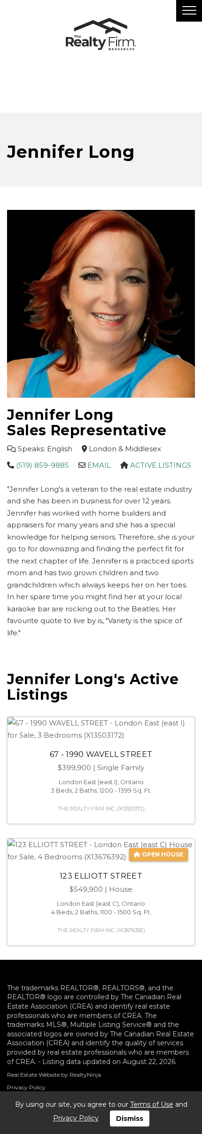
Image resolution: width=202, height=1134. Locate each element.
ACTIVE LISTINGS (160, 465)
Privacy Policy (26, 1087)
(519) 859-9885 (42, 465)
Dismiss (129, 1118)
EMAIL (99, 465)
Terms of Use (151, 1104)
